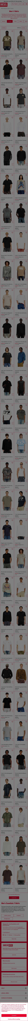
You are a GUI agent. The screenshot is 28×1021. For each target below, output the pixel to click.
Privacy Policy (18, 1009)
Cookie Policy (4, 1011)
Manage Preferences (5, 1009)
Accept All (14, 1015)
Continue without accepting (14, 1019)
